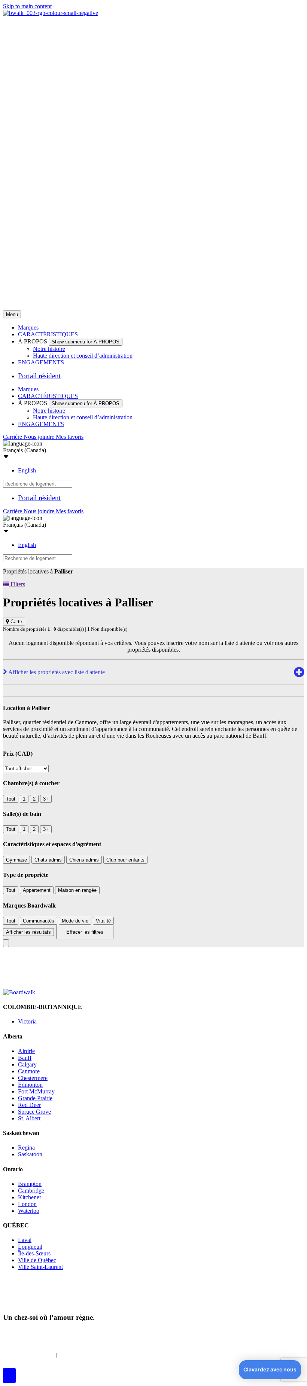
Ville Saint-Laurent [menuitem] (40, 1267)
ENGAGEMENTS (41, 362)
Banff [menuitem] (24, 1058)
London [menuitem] (27, 1204)
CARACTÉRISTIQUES (48, 334)
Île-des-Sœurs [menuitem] (34, 1253)
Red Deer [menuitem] (29, 1105)
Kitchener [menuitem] (29, 1197)
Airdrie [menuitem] (26, 1051)
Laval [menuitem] (24, 1240)
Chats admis (48, 860)
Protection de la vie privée (105, 1332)
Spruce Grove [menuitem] (34, 1111)
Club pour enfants (125, 860)
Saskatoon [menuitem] (30, 1154)
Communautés (38, 921)
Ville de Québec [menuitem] (37, 1260)
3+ (46, 799)
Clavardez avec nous (270, 1369)
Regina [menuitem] (26, 1147)
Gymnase (16, 860)
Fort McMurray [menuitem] (36, 1091)
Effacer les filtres (84, 932)
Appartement (37, 890)
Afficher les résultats (28, 932)
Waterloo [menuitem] (28, 1211)
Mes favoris (69, 437)
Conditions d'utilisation (170, 1332)
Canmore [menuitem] (29, 1071)
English (27, 470)
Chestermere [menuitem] (33, 1078)
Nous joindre (40, 437)
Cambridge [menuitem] (31, 1190)
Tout (10, 799)
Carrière (13, 437)
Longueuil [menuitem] (30, 1246)
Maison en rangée (77, 890)
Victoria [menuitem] (27, 1021)
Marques (28, 327)
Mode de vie (75, 921)
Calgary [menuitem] (27, 1064)
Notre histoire (49, 349)
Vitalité (103, 921)
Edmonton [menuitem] (30, 1084)
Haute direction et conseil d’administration (83, 355)
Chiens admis (84, 860)
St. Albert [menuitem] (29, 1118)
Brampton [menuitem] (30, 1184)
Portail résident (39, 376)
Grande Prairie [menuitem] (35, 1098)
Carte (15, 621)
